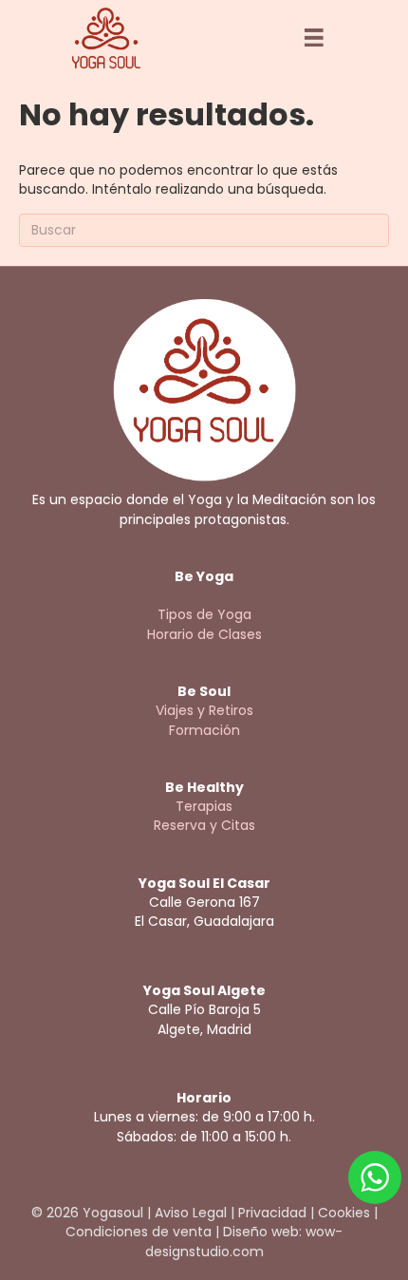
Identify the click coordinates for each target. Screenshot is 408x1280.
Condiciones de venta (138, 1231)
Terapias (204, 806)
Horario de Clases (204, 634)
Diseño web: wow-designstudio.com (244, 1241)
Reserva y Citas (204, 825)
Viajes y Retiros (204, 710)
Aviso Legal (191, 1212)
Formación (204, 730)
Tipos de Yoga (204, 614)
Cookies (344, 1212)
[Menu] (314, 38)
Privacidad (272, 1212)
